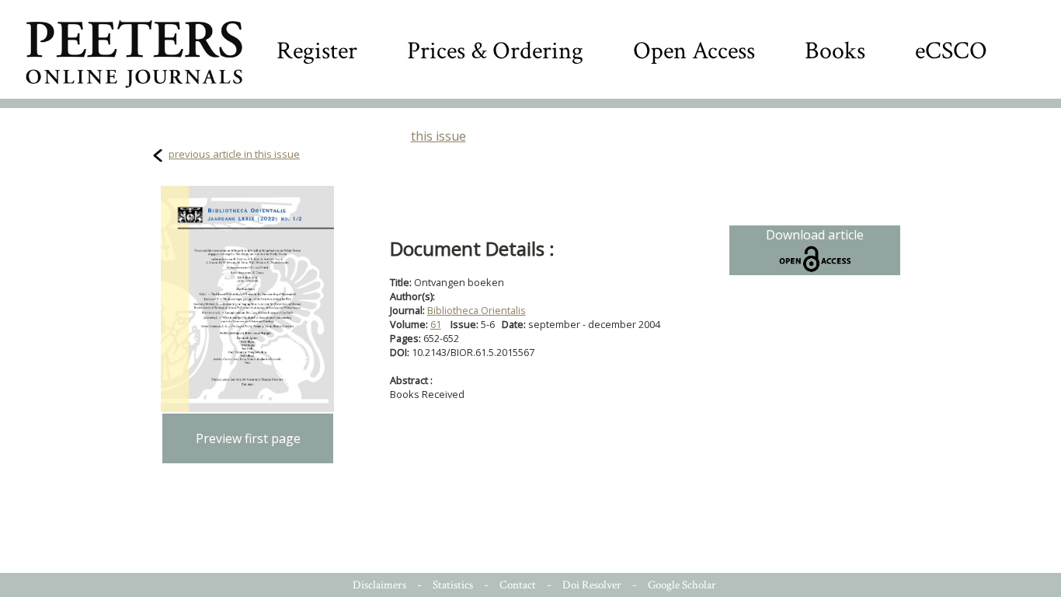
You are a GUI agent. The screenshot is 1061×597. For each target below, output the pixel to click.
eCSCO (951, 51)
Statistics (453, 585)
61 (435, 324)
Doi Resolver (591, 585)
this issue (438, 136)
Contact (517, 585)
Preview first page (248, 438)
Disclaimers (379, 585)
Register (317, 51)
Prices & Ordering (495, 51)
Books (835, 51)
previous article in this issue (234, 154)
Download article (815, 234)
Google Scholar (682, 585)
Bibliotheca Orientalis (476, 310)
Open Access (694, 51)
